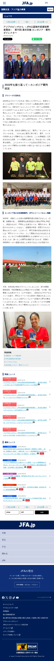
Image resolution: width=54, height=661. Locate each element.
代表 (4, 532)
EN (46, 3)
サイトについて (8, 604)
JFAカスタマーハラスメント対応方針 (15, 624)
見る (4, 539)
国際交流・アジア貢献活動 (13, 355)
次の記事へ (41, 22)
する (4, 546)
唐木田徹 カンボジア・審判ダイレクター (17, 365)
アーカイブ (7, 628)
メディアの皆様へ (9, 631)
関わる (5, 553)
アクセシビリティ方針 (10, 608)
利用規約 (6, 611)
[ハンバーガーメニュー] (4, 3)
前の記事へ (12, 22)
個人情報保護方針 (9, 614)
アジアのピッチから (11, 362)
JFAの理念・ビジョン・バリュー (27, 584)
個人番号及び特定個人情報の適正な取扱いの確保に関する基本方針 (25, 618)
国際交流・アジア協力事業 (13, 9)
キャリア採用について (10, 635)
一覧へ (27, 22)
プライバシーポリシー (10, 621)
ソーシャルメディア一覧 (44, 597)
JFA (3, 560)
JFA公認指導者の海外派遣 (13, 359)
